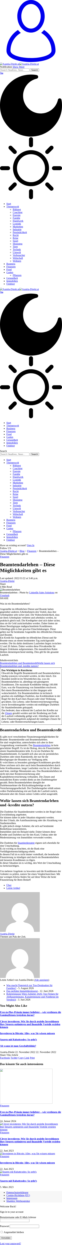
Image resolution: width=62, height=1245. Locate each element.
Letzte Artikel (13, 888)
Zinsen (8, 713)
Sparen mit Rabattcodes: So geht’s (18, 1039)
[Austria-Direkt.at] (19, 64)
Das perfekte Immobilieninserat (22, 991)
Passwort (4, 1226)
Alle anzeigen (41, 980)
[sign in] (31, 61)
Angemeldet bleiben (13, 1232)
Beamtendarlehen (42, 745)
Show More (18, 66)
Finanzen (4, 556)
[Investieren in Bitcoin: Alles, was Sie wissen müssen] (27, 1153)
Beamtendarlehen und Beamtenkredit (18, 663)
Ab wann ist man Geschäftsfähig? (18, 1046)
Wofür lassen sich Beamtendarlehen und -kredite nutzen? (27, 664)
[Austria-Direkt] (20, 931)
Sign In (30, 545)
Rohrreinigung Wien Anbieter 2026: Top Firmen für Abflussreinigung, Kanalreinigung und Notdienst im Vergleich (32, 997)
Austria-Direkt (7, 581)
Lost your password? (10, 1243)
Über (8, 885)
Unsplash (4, 595)
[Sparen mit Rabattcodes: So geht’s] (18, 1171)
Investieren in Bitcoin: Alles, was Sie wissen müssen (27, 1033)
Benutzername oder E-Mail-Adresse (18, 1217)
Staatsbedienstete (26, 843)
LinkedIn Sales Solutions (41, 592)
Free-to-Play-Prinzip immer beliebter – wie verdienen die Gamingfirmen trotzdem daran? (30, 1013)
